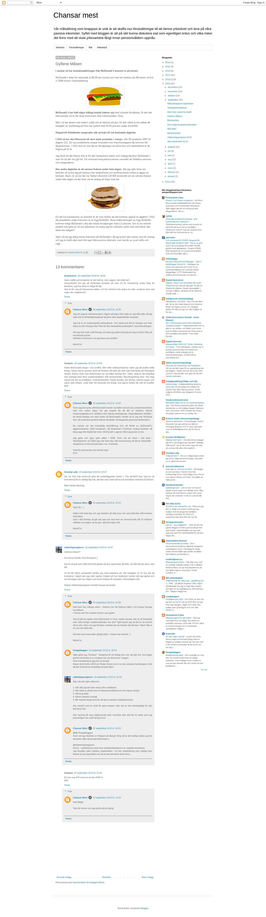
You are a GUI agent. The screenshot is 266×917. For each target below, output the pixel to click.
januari (171, 176)
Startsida (60, 47)
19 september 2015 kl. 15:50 (107, 403)
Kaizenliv (170, 634)
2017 (168, 75)
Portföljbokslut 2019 (174, 599)
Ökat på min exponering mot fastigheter (183, 365)
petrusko (170, 237)
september (173, 100)
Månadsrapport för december (179, 618)
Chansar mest (75, 15)
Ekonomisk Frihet (175, 615)
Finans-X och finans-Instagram (179, 200)
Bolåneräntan (174, 133)
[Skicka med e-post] (96, 252)
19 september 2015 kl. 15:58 (107, 602)
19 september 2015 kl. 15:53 (107, 503)
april (170, 163)
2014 (168, 182)
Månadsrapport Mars (175, 562)
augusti (172, 147)
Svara (67, 296)
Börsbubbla (173, 120)
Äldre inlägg (147, 877)
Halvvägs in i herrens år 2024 (179, 469)
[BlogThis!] (99, 252)
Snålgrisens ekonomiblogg (179, 298)
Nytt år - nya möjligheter (176, 525)
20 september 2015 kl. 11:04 (88, 773)
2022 (168, 62)
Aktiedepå (102, 47)
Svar (69, 303)
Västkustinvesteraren (177, 400)
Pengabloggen (80, 650)
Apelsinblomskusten (176, 541)
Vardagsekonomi (174, 522)
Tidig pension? (172, 456)
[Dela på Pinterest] (109, 252)
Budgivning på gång (174, 655)
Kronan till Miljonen (175, 437)
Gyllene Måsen (174, 116)
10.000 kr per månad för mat (178, 506)
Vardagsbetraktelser (177, 108)
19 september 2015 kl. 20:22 (108, 677)
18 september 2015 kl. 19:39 (107, 309)
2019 (168, 66)
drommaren (70, 276)
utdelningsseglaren (74, 547)
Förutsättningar (76, 47)
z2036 (169, 216)
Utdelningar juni (173, 488)
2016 (168, 79)
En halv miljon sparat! (175, 636)
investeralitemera (175, 466)
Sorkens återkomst (174, 421)
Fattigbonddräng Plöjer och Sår (182, 381)
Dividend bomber (174, 485)
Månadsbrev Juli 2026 (176, 301)
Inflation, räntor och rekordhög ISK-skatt (183, 283)
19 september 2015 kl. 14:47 (99, 547)
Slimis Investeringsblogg (178, 363)
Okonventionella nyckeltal (177, 543)
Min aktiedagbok (174, 578)
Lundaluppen (172, 596)
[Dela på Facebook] (106, 252)
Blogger (144, 908)
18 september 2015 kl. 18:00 (91, 276)
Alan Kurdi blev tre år (177, 141)
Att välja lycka (173, 503)
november (173, 91)
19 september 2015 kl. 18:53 (103, 650)
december (173, 87)
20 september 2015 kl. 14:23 (107, 728)
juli (169, 151)
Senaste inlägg (63, 877)
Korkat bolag (171, 384)
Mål (90, 47)
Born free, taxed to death (179, 112)
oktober (172, 95)
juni (170, 155)
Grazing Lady (71, 472)
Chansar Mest (80, 309)
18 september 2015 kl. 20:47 (93, 472)
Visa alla (204, 670)
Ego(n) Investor (173, 341)
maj (170, 159)
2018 (168, 71)
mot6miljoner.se (174, 559)
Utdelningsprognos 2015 (179, 137)
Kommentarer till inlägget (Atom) (88, 882)
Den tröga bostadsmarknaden (182, 124)
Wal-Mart (171, 129)
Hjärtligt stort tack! (174, 440)
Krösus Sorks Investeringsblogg (182, 418)
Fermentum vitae (174, 197)
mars (170, 168)
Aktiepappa (172, 259)
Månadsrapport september (180, 103)
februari (172, 172)
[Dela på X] (103, 252)
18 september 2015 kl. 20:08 (88, 363)
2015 (168, 83)
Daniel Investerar (174, 280)
